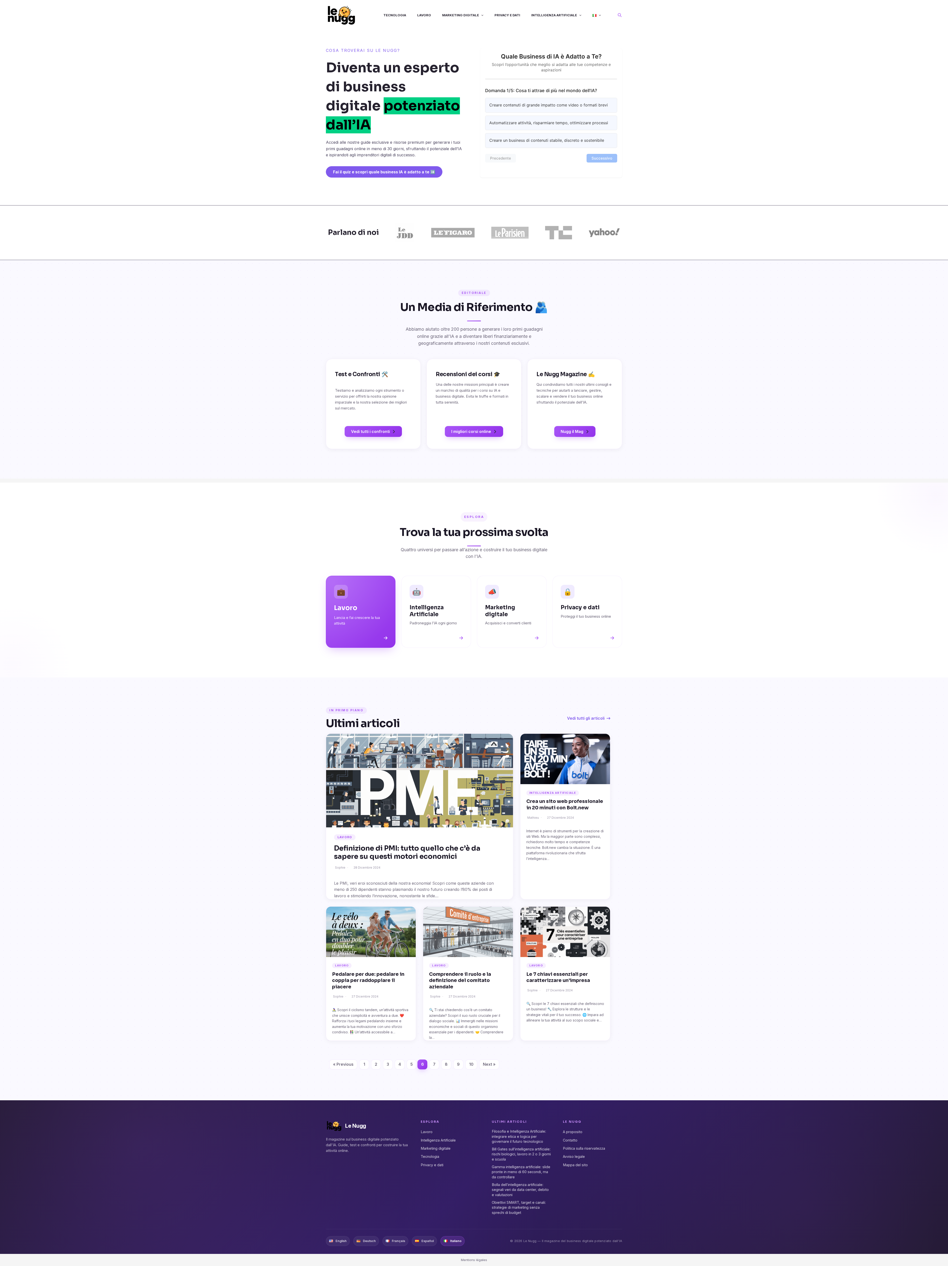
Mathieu (533, 817)
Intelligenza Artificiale (552, 793)
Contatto (570, 1140)
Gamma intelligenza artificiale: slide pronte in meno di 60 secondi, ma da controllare (521, 1172)
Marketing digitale (436, 1148)
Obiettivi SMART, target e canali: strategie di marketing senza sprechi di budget (519, 1207)
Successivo (602, 158)
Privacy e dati (432, 1165)
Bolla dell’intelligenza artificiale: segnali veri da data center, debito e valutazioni (520, 1190)
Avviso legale (574, 1156)
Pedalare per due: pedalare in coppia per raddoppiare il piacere (368, 980)
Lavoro (344, 837)
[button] (481, 15)
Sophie (340, 867)
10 (471, 1064)
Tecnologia (430, 1156)
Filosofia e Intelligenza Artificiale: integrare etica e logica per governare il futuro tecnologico (519, 1136)
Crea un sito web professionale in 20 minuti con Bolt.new (564, 804)
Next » (489, 1064)
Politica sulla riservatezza (584, 1148)
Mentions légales (474, 1260)
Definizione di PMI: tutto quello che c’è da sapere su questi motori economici (407, 852)
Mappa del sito (575, 1165)
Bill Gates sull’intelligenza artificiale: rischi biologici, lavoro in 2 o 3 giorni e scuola (521, 1154)
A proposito (572, 1132)
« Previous (343, 1064)
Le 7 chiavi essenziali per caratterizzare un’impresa (558, 977)
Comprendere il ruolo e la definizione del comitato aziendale (460, 980)
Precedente (500, 158)
